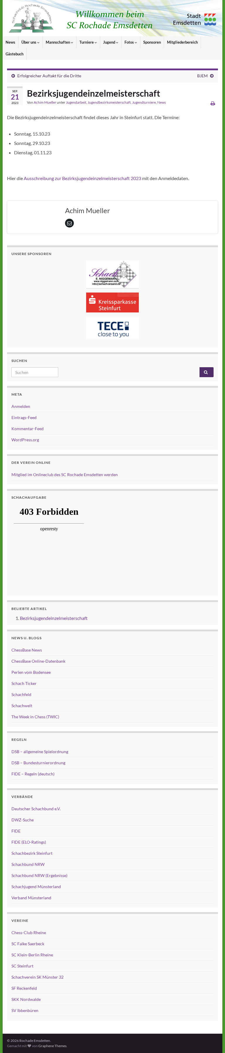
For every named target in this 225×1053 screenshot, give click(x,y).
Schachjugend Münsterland (36, 886)
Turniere (87, 42)
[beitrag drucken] (213, 103)
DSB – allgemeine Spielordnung (39, 751)
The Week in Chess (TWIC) (35, 716)
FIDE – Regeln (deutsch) (32, 773)
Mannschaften (58, 42)
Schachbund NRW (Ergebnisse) (39, 875)
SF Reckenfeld (24, 988)
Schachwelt (21, 705)
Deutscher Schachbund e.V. (36, 808)
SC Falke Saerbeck (27, 943)
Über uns (29, 42)
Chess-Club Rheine (28, 932)
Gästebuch (14, 54)
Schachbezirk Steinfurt (31, 853)
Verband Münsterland (31, 897)
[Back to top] (211, 1040)
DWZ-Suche (22, 819)
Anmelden (20, 406)
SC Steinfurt (22, 965)
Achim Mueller (45, 102)
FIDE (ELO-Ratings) (28, 842)
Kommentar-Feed (27, 428)
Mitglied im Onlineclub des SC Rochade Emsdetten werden (64, 474)
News (10, 42)
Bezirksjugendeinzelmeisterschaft (54, 618)
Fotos (130, 42)
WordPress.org (25, 439)
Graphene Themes (52, 1046)
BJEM (202, 75)
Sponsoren (152, 42)
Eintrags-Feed (24, 417)
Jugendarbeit (76, 102)
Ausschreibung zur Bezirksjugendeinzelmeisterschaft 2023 (82, 178)
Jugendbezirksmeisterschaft (109, 102)
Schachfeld (21, 694)
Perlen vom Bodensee (31, 672)
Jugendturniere (144, 102)
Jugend (109, 42)
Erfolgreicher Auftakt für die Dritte (49, 75)
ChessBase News (26, 649)
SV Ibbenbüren (24, 1010)
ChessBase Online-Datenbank (38, 661)
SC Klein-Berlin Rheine (32, 954)
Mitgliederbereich (182, 42)
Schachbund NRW (28, 864)
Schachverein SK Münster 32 (37, 977)
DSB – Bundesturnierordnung (38, 762)
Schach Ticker (24, 683)
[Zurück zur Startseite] (112, 18)
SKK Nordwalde (26, 999)
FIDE (16, 830)
